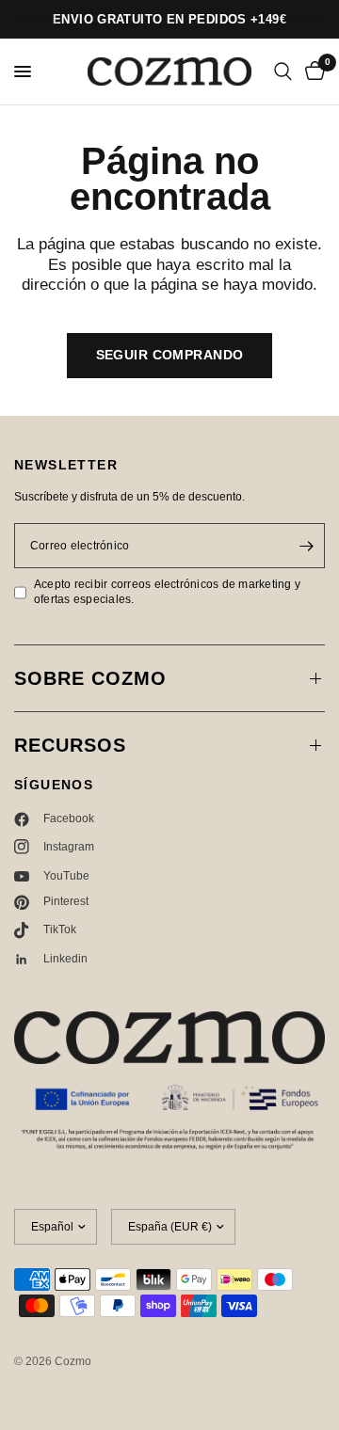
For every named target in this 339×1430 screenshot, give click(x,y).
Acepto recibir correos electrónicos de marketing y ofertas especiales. (167, 591)
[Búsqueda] (283, 71)
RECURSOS (70, 745)
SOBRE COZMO (90, 678)
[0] (312, 71)
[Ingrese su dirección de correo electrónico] (306, 545)
